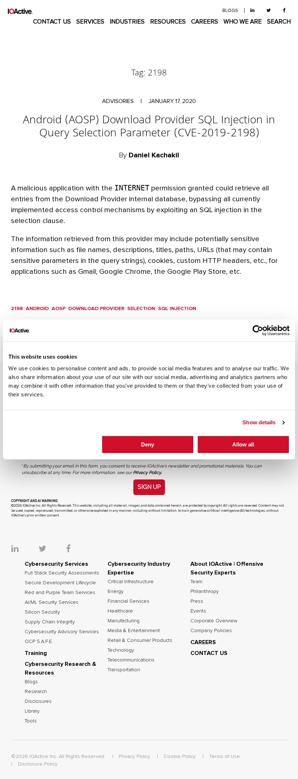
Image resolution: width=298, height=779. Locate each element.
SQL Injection (177, 308)
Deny (147, 444)
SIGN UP (149, 486)
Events (198, 611)
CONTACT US (52, 22)
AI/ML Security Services (51, 602)
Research (36, 691)
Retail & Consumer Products (140, 640)
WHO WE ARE (243, 22)
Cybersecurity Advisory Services (62, 631)
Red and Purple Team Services (60, 592)
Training (36, 653)
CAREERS (204, 22)
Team (196, 581)
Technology (121, 650)
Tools (31, 721)
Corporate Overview (213, 620)
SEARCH (279, 22)
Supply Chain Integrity (50, 622)
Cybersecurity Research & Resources (60, 668)
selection (141, 308)
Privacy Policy (134, 756)
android (37, 308)
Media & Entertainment (134, 630)
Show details (258, 422)
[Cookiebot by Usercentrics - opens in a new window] (258, 330)
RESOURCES (168, 22)
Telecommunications (131, 660)
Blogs (31, 681)
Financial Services (128, 601)
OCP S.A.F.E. (39, 641)
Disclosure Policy (37, 764)
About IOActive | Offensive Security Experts (226, 568)
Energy (116, 591)
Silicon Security (42, 612)
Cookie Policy (180, 756)
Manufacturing (124, 620)
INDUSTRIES (127, 22)
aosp (58, 308)
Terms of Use (224, 756)
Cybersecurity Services (56, 564)
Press (196, 601)
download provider (96, 308)
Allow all (243, 444)
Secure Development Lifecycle (60, 582)
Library (32, 711)
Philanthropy (204, 591)
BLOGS (230, 10)
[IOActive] (20, 11)
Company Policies (211, 630)
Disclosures (38, 701)
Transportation (124, 669)
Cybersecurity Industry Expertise (139, 568)
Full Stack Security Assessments (62, 573)
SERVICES (90, 22)
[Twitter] (268, 10)
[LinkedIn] (252, 10)
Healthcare (120, 611)
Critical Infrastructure (131, 581)
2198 (17, 308)
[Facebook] (284, 10)
